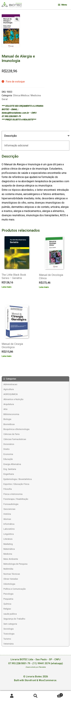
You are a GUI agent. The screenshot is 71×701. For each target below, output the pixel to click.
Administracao (10, 384)
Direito (6, 449)
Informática (8, 524)
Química (7, 604)
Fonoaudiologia (10, 504)
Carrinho (54, 693)
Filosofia (7, 489)
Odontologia (9, 584)
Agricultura (8, 389)
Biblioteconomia (11, 414)
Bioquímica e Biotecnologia (16, 429)
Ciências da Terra (11, 434)
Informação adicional (16, 145)
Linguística (8, 534)
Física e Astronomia (12, 494)
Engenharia (8, 474)
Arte (5, 409)
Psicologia (8, 594)
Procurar (35, 696)
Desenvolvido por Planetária (36, 667)
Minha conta (12, 696)
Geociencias (9, 509)
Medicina (7, 554)
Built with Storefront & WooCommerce (35, 680)
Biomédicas (9, 424)
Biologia (7, 419)
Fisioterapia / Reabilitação (15, 499)
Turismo (7, 639)
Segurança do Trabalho (14, 619)
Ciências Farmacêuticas (14, 439)
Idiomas (7, 519)
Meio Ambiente (10, 559)
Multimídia (8, 569)
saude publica (10, 614)
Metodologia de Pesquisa (15, 564)
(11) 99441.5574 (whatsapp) (47, 663)
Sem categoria (10, 624)
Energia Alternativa (12, 464)
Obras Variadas (10, 579)
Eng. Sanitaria (9, 469)
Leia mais (6, 287)
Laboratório (9, 529)
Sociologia (8, 629)
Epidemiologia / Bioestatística (17, 479)
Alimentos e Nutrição (13, 399)
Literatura (7, 539)
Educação (8, 459)
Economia (8, 454)
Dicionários (8, 444)
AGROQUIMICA (10, 394)
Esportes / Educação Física (16, 484)
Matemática (9, 549)
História (7, 514)
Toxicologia (8, 633)
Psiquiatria (8, 599)
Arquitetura (8, 404)
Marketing (8, 544)
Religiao (7, 609)
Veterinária (8, 644)
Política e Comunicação (14, 589)
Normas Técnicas (11, 574)
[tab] (35, 136)
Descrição (10, 135)
